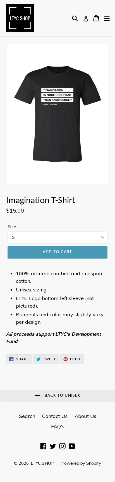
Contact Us (55, 416)
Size (12, 226)
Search (27, 416)
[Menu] (107, 18)
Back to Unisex (61, 395)
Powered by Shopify (81, 463)
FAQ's (57, 426)
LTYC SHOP (42, 463)
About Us (85, 416)
